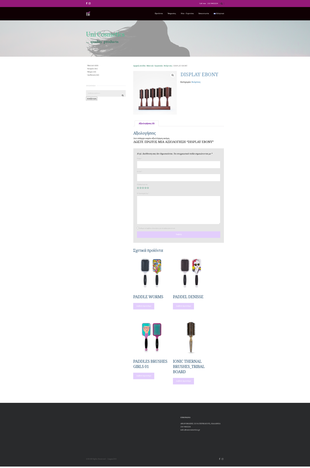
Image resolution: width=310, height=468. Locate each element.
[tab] (147, 123)
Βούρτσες (168, 65)
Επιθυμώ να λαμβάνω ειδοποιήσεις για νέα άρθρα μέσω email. (157, 228)
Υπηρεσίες (172, 13)
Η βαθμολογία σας (142, 184)
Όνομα (139, 158)
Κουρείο (93, 68)
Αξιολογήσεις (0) (147, 123)
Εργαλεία (159, 65)
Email (139, 171)
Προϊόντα (159, 13)
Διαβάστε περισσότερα (143, 306)
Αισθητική (93, 75)
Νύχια (92, 72)
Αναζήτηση (91, 98)
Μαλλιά (150, 65)
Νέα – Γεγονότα (187, 13)
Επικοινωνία (203, 13)
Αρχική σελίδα (139, 65)
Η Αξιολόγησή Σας (143, 193)
